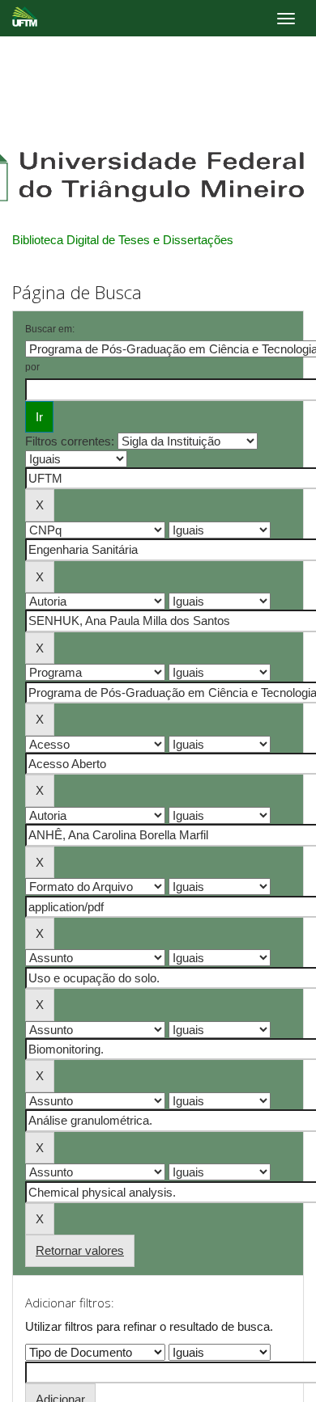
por (32, 367)
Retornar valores (80, 1250)
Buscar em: (50, 329)
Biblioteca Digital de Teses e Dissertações (122, 240)
